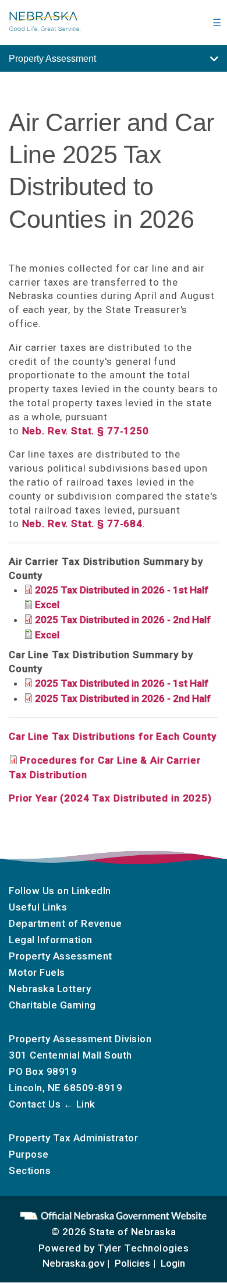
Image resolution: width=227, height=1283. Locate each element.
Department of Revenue (65, 923)
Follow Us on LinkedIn (60, 891)
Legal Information (51, 939)
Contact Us (35, 1104)
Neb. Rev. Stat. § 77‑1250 (85, 431)
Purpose (29, 1154)
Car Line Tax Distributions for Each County (113, 736)
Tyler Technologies (143, 1248)
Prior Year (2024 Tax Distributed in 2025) (110, 798)
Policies (132, 1263)
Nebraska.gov (73, 1263)
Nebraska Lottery (50, 988)
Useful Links (38, 907)
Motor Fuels (37, 972)
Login (173, 1263)
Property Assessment (60, 956)
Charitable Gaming (52, 1005)
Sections (30, 1170)
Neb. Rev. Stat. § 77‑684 (82, 523)
